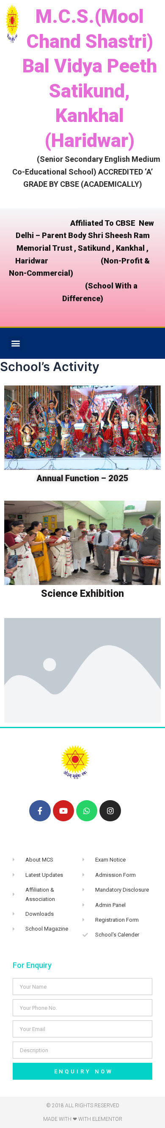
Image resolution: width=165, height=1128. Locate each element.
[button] (15, 343)
